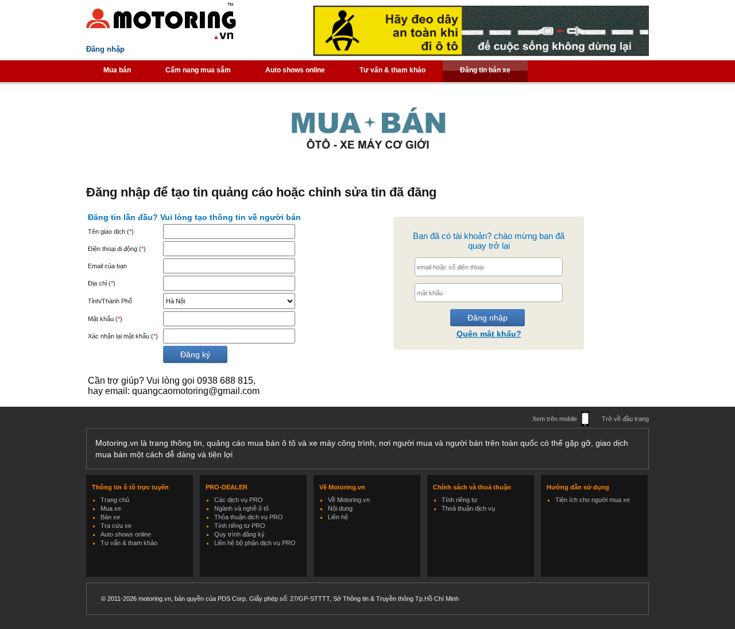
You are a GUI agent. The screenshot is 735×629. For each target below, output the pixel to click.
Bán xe (110, 517)
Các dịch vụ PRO (238, 499)
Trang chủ (114, 499)
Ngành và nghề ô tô (241, 508)
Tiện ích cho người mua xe (592, 499)
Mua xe (110, 508)
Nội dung (340, 508)
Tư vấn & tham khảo (392, 70)
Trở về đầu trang (625, 418)
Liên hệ (338, 517)
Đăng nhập (105, 49)
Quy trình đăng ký (239, 534)
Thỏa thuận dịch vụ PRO (248, 517)
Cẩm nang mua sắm (198, 70)
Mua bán (117, 70)
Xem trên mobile (554, 418)
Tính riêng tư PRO (239, 525)
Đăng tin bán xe (485, 70)
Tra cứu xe (115, 525)
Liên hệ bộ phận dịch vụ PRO (255, 542)
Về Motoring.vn (349, 499)
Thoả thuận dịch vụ (468, 508)
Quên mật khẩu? (489, 333)
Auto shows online (295, 70)
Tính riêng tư (459, 499)
